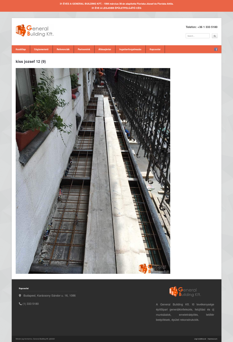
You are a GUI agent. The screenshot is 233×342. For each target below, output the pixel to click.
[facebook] (215, 49)
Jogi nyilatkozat (200, 338)
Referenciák (63, 49)
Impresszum (212, 338)
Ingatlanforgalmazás (130, 49)
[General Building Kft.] (39, 30)
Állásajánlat (104, 49)
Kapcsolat (155, 49)
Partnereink (84, 49)
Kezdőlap (21, 49)
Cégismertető (41, 49)
